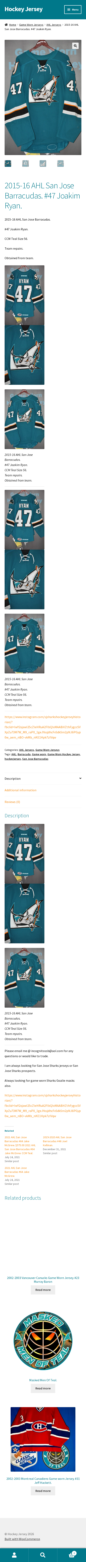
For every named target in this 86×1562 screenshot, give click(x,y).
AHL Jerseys (53, 24)
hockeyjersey (13, 759)
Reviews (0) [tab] (12, 802)
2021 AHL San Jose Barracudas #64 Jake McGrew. (17, 1172)
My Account (14, 1555)
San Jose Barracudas (35, 759)
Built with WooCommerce (22, 1539)
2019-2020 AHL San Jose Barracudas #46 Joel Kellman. (57, 1141)
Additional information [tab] (20, 790)
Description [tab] (13, 779)
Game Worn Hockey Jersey (63, 754)
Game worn (39, 754)
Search (43, 1555)
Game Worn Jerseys (31, 24)
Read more (43, 1290)
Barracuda (24, 754)
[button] (75, 46)
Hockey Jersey (24, 9)
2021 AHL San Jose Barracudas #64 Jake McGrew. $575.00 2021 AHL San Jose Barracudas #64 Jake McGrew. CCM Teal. (20, 1145)
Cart (66, 1552)
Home (12, 24)
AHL (13, 754)
